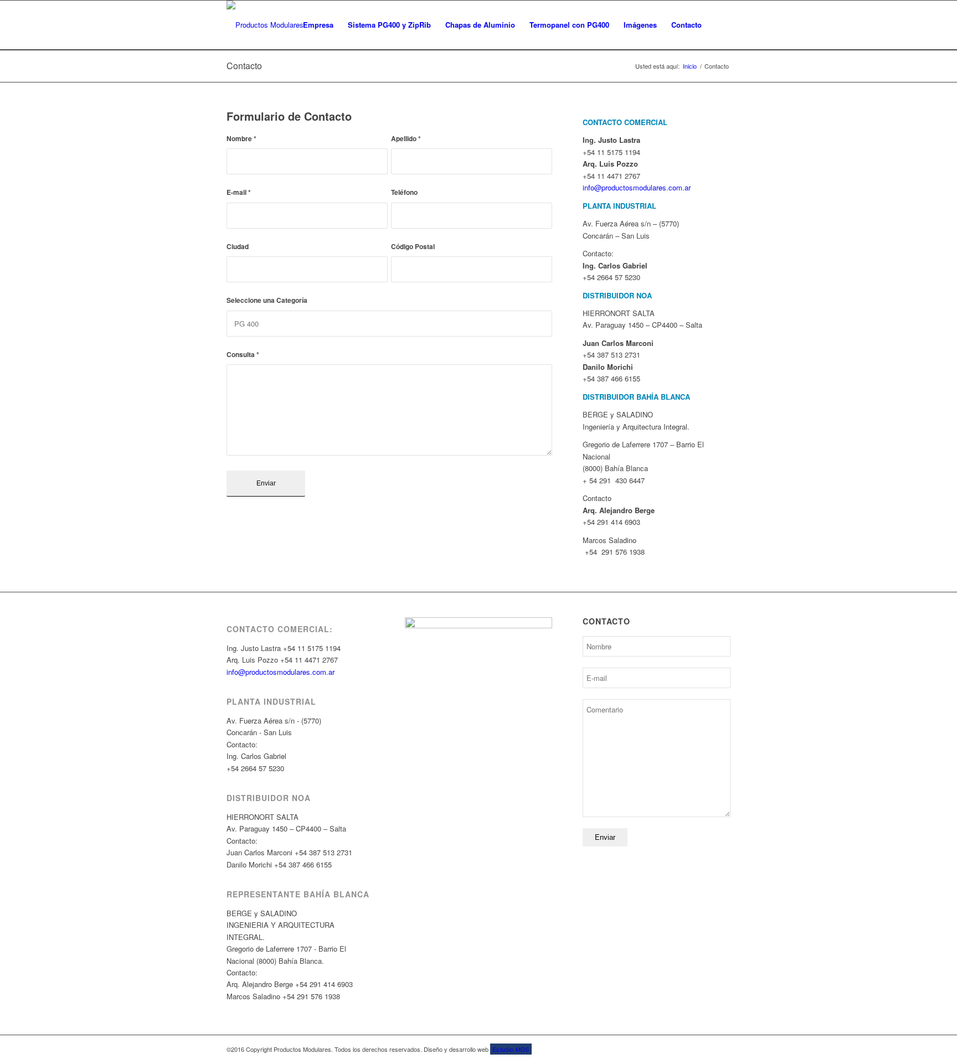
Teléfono (404, 192)
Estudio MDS (510, 1049)
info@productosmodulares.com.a (635, 187)
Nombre (241, 138)
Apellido (406, 138)
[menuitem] (318, 25)
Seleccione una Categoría (267, 300)
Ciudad (238, 246)
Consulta (243, 354)
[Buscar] (719, 25)
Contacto (244, 65)
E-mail (239, 192)
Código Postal (413, 246)
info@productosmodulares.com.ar (281, 672)
